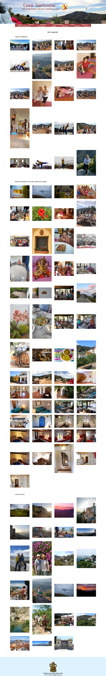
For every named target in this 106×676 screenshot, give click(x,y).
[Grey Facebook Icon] (86, 9)
